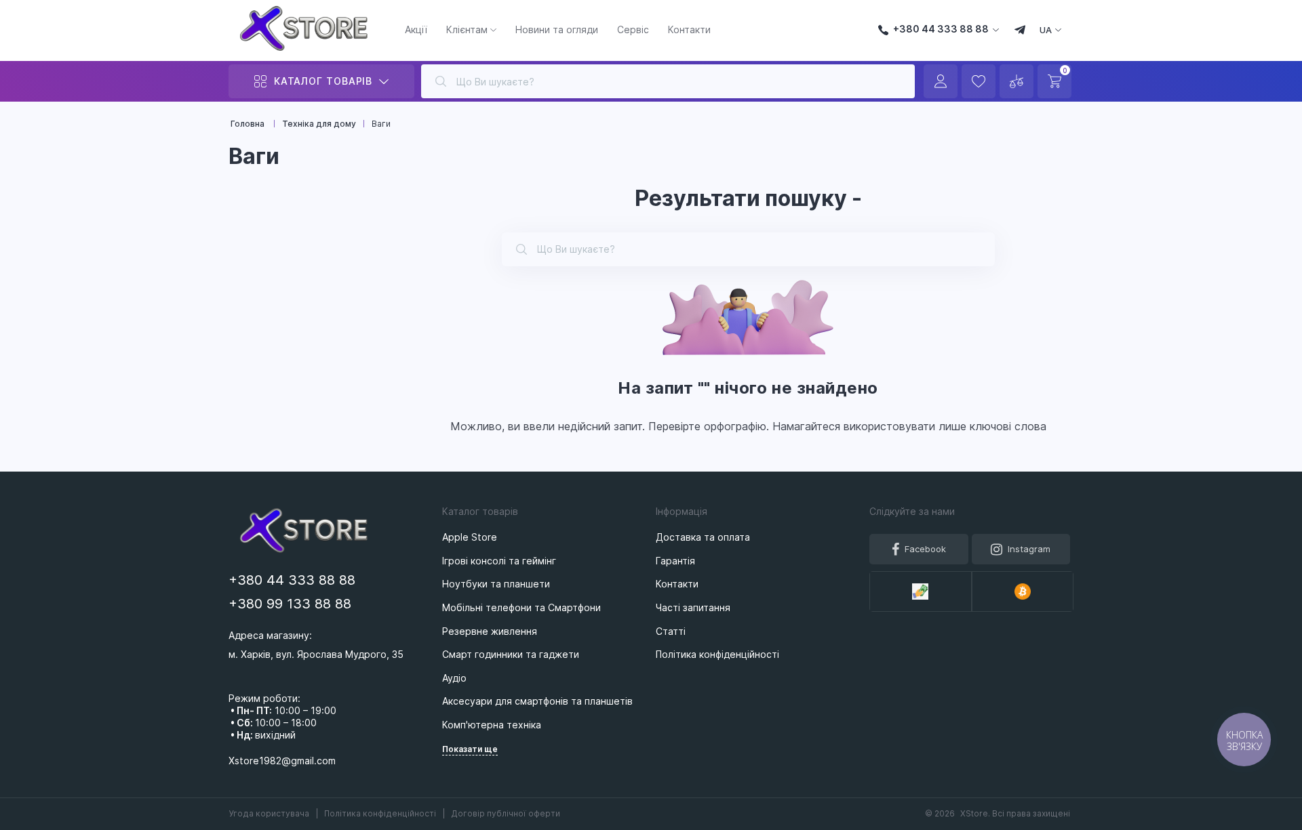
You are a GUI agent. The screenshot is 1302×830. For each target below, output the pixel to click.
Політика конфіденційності (381, 813)
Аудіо (454, 678)
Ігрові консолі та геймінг (499, 560)
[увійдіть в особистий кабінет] (941, 81)
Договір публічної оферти (505, 813)
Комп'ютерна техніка (491, 724)
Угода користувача (270, 813)
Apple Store (469, 537)
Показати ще (470, 749)
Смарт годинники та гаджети (510, 654)
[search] (441, 81)
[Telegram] (1019, 31)
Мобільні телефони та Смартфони (521, 607)
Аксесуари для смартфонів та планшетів (537, 701)
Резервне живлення (489, 631)
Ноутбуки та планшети (496, 583)
